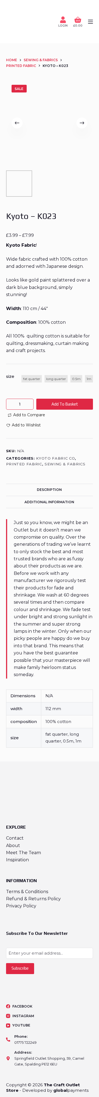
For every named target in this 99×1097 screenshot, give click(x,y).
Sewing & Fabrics (65, 464)
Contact (15, 838)
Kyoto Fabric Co (55, 458)
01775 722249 (25, 1042)
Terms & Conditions (27, 891)
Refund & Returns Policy (33, 898)
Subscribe (20, 968)
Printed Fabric (24, 464)
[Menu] (90, 21)
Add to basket (64, 404)
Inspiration (17, 859)
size (10, 376)
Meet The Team (23, 852)
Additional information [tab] (49, 502)
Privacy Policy (21, 905)
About (13, 845)
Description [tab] (49, 490)
